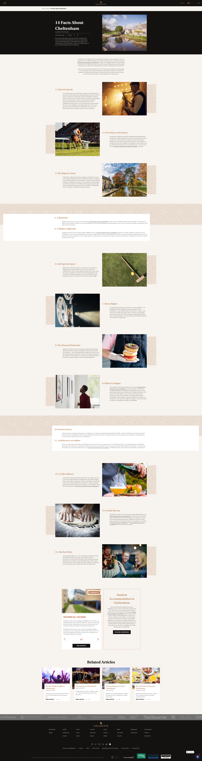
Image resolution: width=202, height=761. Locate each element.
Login (198, 3)
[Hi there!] (197, 756)
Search (182, 3)
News (48, 8)
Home (43, 8)
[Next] (99, 611)
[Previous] (96, 611)
